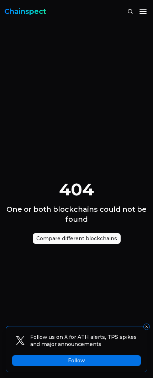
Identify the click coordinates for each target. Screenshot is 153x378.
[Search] (130, 11)
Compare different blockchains (76, 238)
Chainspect (25, 11)
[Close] (146, 327)
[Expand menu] (143, 11)
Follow (76, 360)
